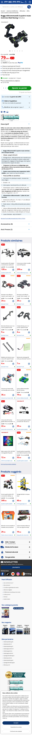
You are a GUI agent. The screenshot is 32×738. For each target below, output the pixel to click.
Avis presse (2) (6, 229)
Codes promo (7, 594)
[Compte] (26, 2)
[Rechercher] (29, 7)
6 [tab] (22, 51)
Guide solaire (7, 599)
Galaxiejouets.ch (8, 644)
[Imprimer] (5, 111)
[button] (10, 80)
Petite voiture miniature (7, 535)
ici (6, 718)
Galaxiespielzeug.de (8, 641)
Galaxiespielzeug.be (8, 660)
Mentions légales (8, 590)
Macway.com (7, 665)
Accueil (3, 11)
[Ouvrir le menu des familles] (2, 2)
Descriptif (5, 124)
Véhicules (22, 11)
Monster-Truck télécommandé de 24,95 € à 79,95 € (13, 218)
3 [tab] (15, 51)
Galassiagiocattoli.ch (9, 648)
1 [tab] (10, 51)
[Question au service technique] (7, 111)
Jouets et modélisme (12, 11)
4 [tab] (17, 51)
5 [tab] (20, 51)
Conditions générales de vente (11, 587)
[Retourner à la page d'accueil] (14, 2)
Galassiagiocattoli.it (8, 653)
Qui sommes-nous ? (8, 583)
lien (6, 704)
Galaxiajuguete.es (8, 651)
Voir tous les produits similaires (8, 464)
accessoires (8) (7, 224)
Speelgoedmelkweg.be (9, 662)
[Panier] (30, 2)
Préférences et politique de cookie (12, 592)
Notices (5, 596)
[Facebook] (2, 111)
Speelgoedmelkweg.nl (9, 655)
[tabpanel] (16, 36)
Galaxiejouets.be (8, 658)
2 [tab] (12, 51)
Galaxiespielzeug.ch (8, 646)
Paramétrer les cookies (16, 727)
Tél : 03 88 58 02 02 (10, 543)
